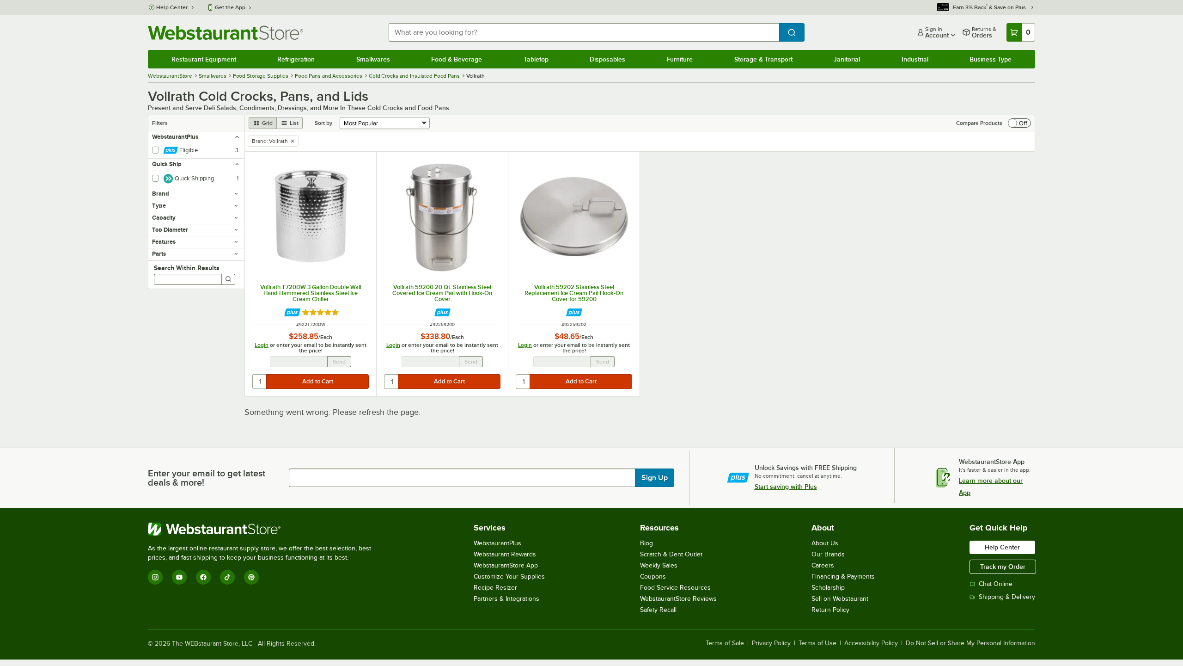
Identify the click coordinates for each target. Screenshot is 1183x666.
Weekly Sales (658, 565)
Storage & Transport (763, 59)
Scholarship (828, 587)
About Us (824, 543)
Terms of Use (817, 643)
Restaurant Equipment (203, 59)
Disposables (607, 59)
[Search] (228, 279)
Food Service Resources (675, 587)
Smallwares (373, 59)
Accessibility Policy (871, 643)
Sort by (323, 123)
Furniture (679, 59)
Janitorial (847, 59)
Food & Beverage (456, 59)
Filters (160, 123)
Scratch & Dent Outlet (671, 554)
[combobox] (584, 32)
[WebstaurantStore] (263, 529)
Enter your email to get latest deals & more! (206, 478)
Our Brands (828, 554)
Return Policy (830, 609)
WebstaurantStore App (506, 565)
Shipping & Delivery (1007, 596)
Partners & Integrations (506, 598)
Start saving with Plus (786, 486)
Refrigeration (296, 59)
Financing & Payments (843, 576)
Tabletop (536, 59)
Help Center (172, 7)
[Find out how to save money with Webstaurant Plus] (292, 312)
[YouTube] (179, 577)
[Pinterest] (251, 577)
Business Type (991, 59)
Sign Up (654, 478)
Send (339, 361)
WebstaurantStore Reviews (678, 598)
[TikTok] (227, 577)
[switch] (1019, 123)
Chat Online (995, 583)
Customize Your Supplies (509, 576)
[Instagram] (155, 577)
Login (261, 345)
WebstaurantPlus (497, 543)
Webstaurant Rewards (505, 554)
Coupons (653, 576)
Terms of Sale (725, 643)
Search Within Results (187, 267)
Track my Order (1002, 566)
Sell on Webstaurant (839, 598)
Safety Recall (658, 609)
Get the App (230, 7)
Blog (646, 543)
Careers (822, 565)
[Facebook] (203, 577)
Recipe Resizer (495, 587)
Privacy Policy (771, 643)
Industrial (915, 59)
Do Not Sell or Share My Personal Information (970, 643)
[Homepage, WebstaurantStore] (225, 32)
